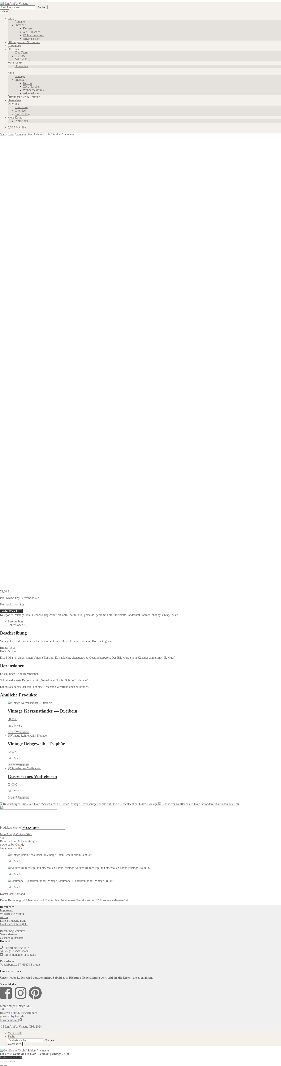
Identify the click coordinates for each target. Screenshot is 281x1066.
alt (59, 615)
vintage (166, 615)
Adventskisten (31, 38)
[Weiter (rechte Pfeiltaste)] (5, 1065)
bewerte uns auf (9, 848)
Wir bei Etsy (22, 59)
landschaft (134, 615)
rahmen (145, 615)
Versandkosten (30, 598)
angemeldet (19, 686)
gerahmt (101, 615)
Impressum (6, 910)
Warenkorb (15, 1044)
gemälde (89, 615)
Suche (11, 1036)
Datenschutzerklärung (13, 920)
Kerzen (27, 28)
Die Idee (20, 56)
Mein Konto (15, 62)
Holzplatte (120, 615)
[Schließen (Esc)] (13, 1061)
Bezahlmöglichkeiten (12, 931)
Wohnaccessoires (33, 35)
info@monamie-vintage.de (20, 954)
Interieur (20, 25)
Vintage (20, 21)
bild (80, 615)
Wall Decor (33, 615)
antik (65, 615)
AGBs (4, 917)
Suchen (42, 7)
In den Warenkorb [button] (18, 732)
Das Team (21, 52)
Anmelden (21, 66)
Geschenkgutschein (12, 937)
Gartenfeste (14, 45)
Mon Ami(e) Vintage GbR (16, 834)
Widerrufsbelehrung (12, 913)
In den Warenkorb (11, 611)
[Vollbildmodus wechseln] (5, 1061)
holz (109, 615)
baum (73, 615)
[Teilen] (9, 1061)
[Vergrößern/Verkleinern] (1, 1061)
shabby (156, 615)
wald (175, 615)
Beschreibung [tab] (16, 621)
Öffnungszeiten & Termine (24, 42)
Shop (11, 18)
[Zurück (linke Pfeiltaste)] (1, 1065)
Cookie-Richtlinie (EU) (14, 924)
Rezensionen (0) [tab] (17, 624)
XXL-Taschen (31, 31)
